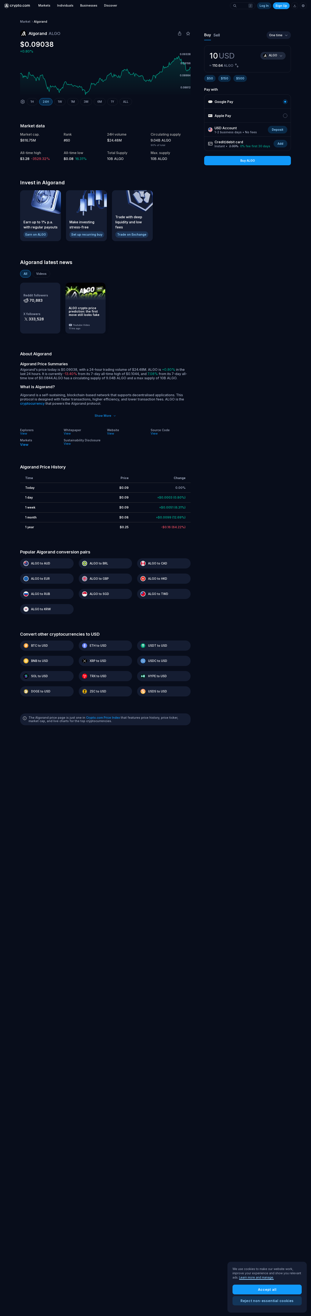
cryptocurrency (32, 403)
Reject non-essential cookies (267, 1301)
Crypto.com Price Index (103, 717)
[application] (105, 75)
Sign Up (281, 5)
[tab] (25, 274)
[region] (267, 1287)
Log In (264, 5)
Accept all (267, 1289)
